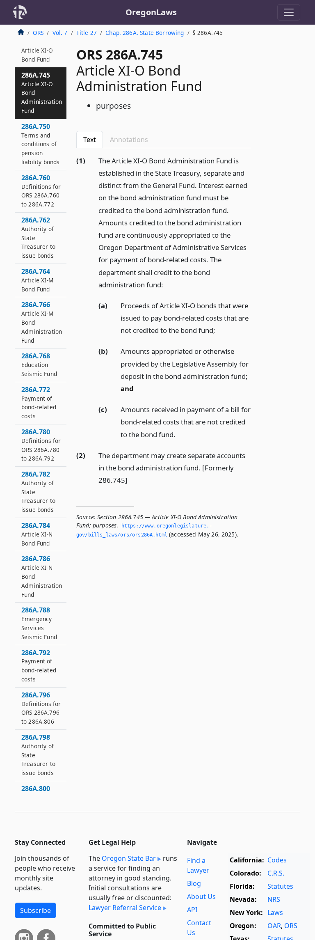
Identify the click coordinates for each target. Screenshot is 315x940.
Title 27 (86, 33)
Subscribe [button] (35, 910)
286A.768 (39, 364)
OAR (274, 925)
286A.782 (38, 492)
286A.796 (41, 707)
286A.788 (39, 622)
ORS (38, 33)
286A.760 (41, 190)
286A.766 (41, 322)
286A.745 (41, 93)
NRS (273, 899)
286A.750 (40, 144)
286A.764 (37, 280)
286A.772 (38, 402)
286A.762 (38, 237)
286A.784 (36, 534)
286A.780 (41, 444)
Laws (275, 912)
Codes (277, 859)
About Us (201, 896)
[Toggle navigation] (288, 12)
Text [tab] (89, 139)
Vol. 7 (60, 33)
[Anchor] (167, 284)
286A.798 (38, 755)
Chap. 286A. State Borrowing (144, 33)
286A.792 (38, 665)
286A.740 (37, 50)
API (192, 909)
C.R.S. (275, 873)
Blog (194, 883)
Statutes (280, 886)
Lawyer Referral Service (125, 907)
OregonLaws (151, 12)
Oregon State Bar (129, 858)
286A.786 (41, 576)
